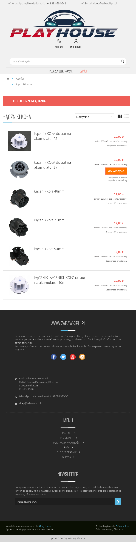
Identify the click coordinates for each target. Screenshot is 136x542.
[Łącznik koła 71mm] (19, 227)
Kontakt (66, 433)
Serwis (66, 457)
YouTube (73, 357)
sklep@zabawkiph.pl (105, 3)
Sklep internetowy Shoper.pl (109, 529)
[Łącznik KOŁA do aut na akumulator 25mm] (19, 141)
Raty (66, 447)
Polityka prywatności (66, 442)
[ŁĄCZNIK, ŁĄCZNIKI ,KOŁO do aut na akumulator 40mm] (19, 285)
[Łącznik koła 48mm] (19, 198)
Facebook (54, 357)
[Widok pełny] (126, 117)
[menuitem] (61, 71)
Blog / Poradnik (66, 452)
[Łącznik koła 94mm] (19, 256)
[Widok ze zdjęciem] (120, 117)
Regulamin (66, 438)
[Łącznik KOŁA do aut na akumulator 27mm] (19, 169)
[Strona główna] (65, 23)
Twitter (63, 357)
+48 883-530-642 (56, 3)
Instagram (82, 357)
